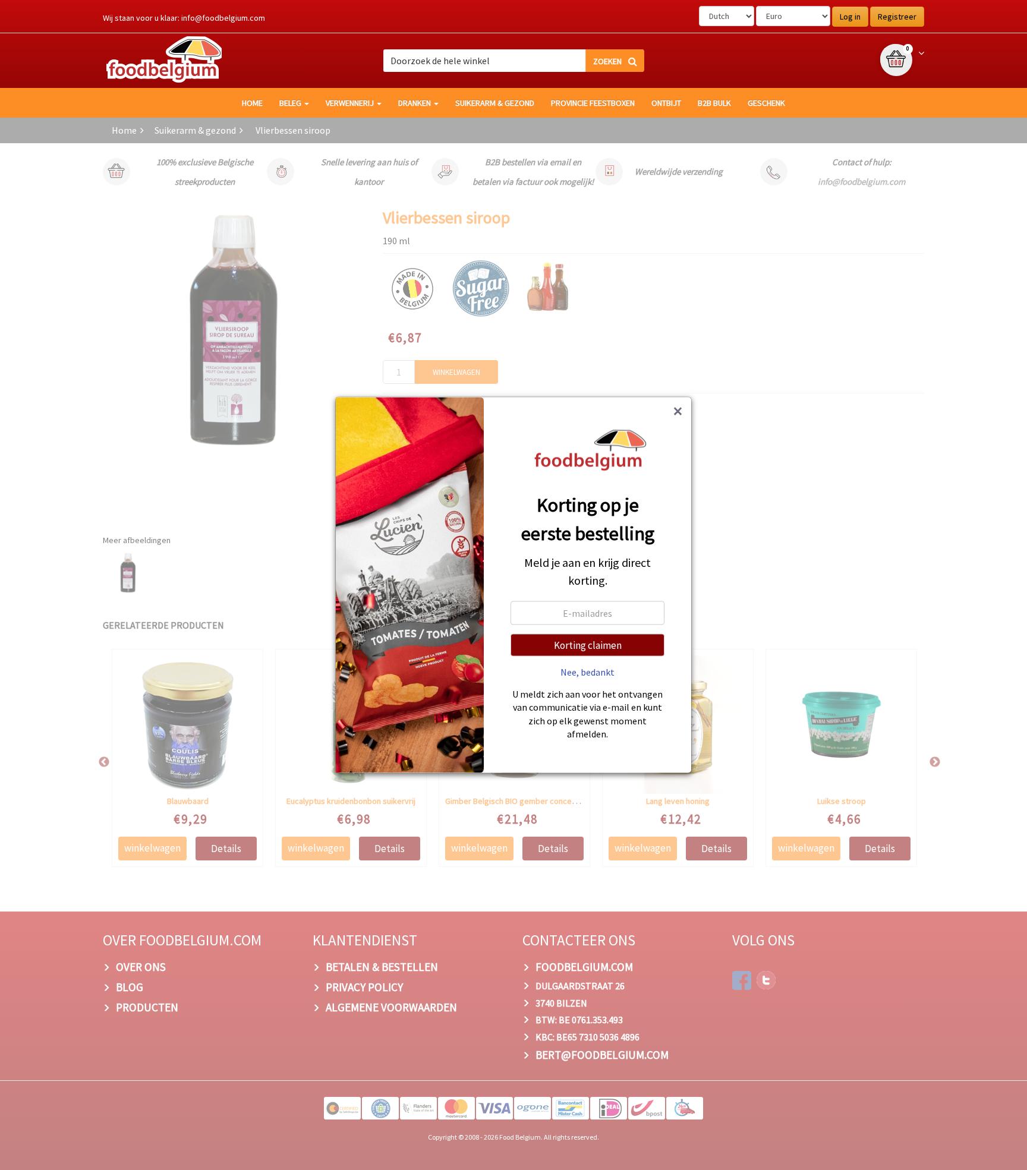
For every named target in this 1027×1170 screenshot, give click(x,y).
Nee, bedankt (587, 671)
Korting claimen (588, 644)
